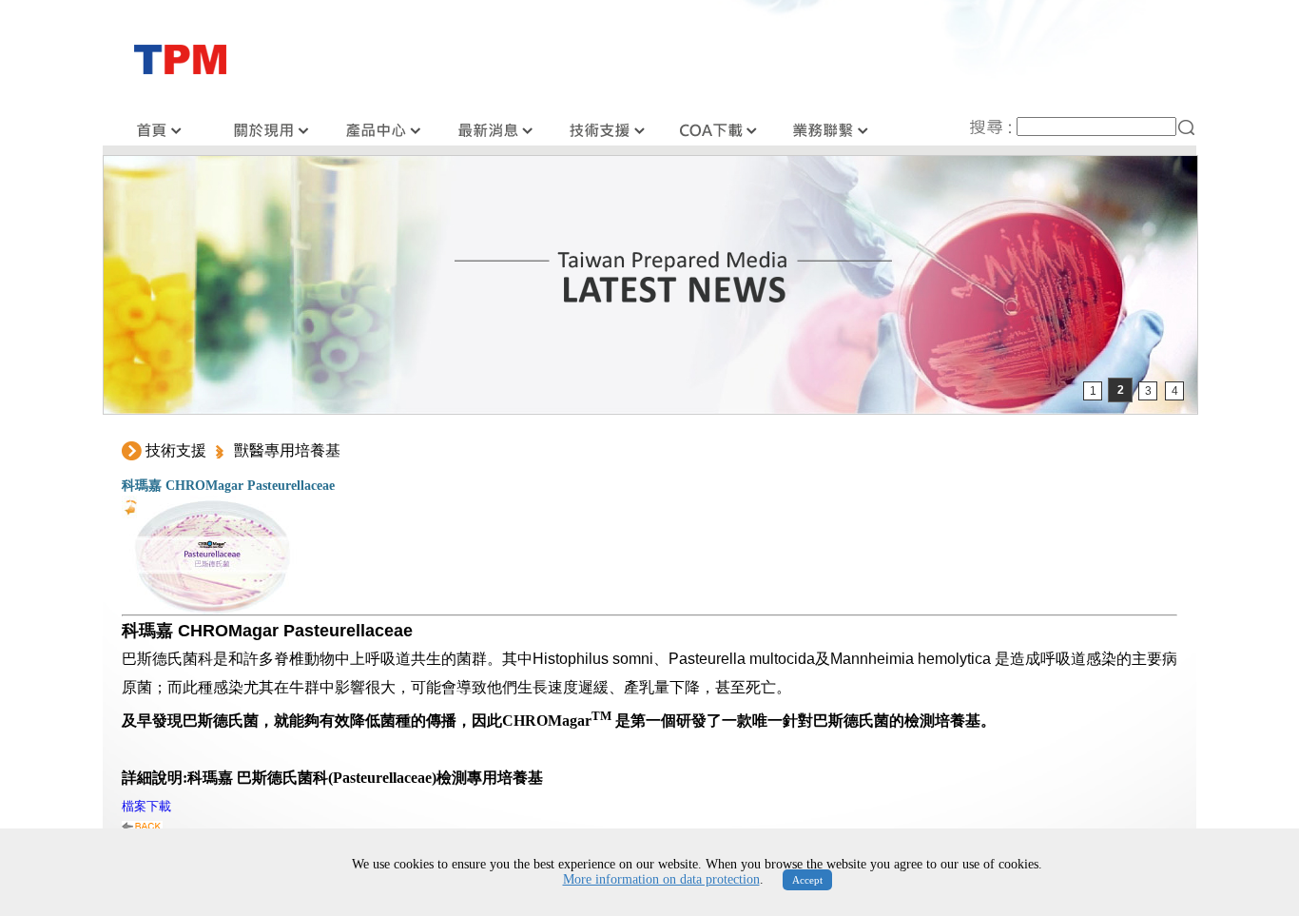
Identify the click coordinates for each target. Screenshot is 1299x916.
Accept (807, 880)
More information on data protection (661, 879)
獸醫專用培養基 (287, 450)
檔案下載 (146, 806)
